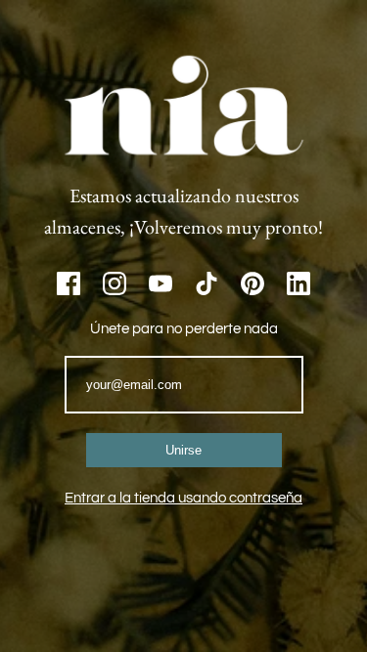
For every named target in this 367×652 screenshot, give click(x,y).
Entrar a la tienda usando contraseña (183, 498)
